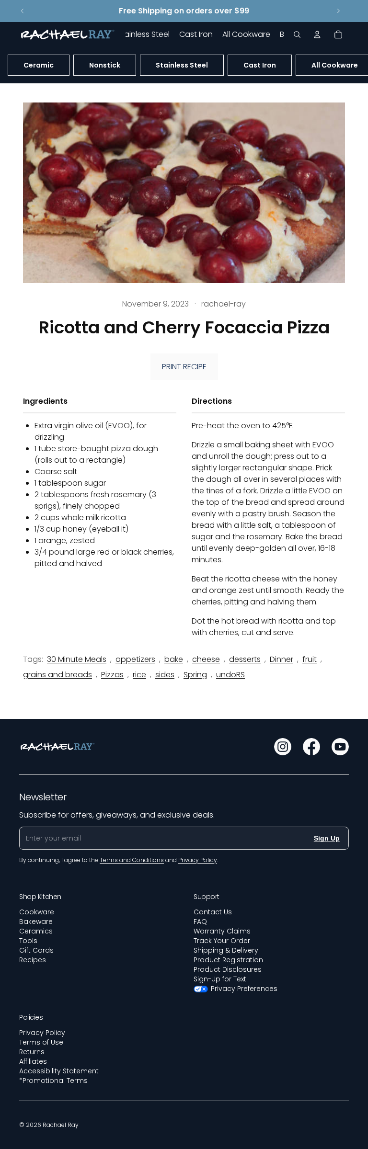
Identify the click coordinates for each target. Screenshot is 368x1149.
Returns (32, 1052)
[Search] (297, 34)
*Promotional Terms (53, 1080)
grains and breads (57, 674)
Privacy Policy (42, 1032)
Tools (28, 940)
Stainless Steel (182, 65)
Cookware (36, 912)
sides (164, 674)
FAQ (200, 921)
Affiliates (33, 1061)
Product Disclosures (228, 969)
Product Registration (228, 960)
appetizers (135, 659)
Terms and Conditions (132, 860)
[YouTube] (340, 746)
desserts (245, 659)
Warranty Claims (222, 931)
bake (173, 659)
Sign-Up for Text (220, 979)
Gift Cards (36, 950)
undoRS (230, 674)
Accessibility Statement (59, 1071)
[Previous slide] (22, 11)
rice (139, 674)
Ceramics (36, 931)
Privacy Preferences (244, 988)
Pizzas (112, 674)
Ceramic (38, 65)
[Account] (317, 34)
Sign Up (327, 838)
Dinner (281, 659)
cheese (206, 659)
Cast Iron (259, 65)
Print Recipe (184, 366)
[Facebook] (311, 746)
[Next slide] (338, 11)
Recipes (32, 960)
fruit (309, 659)
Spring (195, 674)
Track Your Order (222, 940)
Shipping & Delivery (226, 950)
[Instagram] (282, 746)
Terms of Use (41, 1042)
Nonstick (104, 65)
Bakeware (36, 921)
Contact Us (213, 912)
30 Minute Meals (76, 659)
